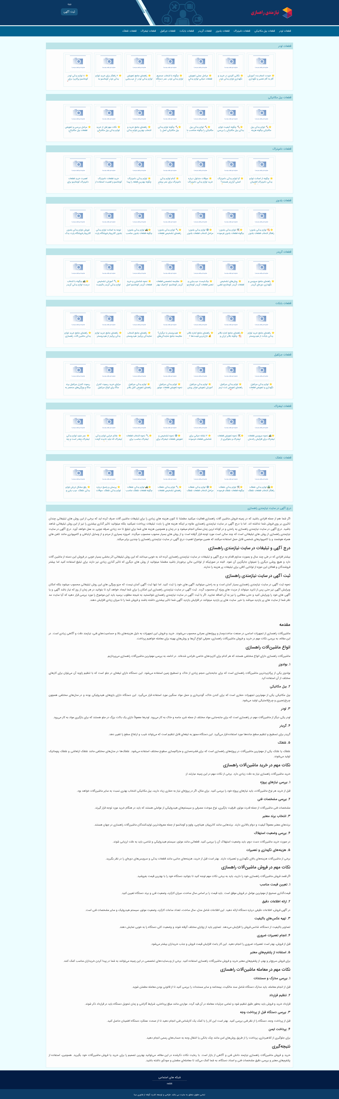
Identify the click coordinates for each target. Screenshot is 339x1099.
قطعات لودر (285, 31)
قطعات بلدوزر (223, 31)
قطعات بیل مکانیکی (264, 31)
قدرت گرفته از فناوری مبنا (145, 1094)
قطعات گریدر (205, 31)
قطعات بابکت (187, 31)
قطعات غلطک (129, 31)
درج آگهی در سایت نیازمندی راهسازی (269, 508)
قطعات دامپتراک (242, 31)
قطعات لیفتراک (148, 31)
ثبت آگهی (69, 12)
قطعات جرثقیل (167, 31)
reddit (169, 1083)
